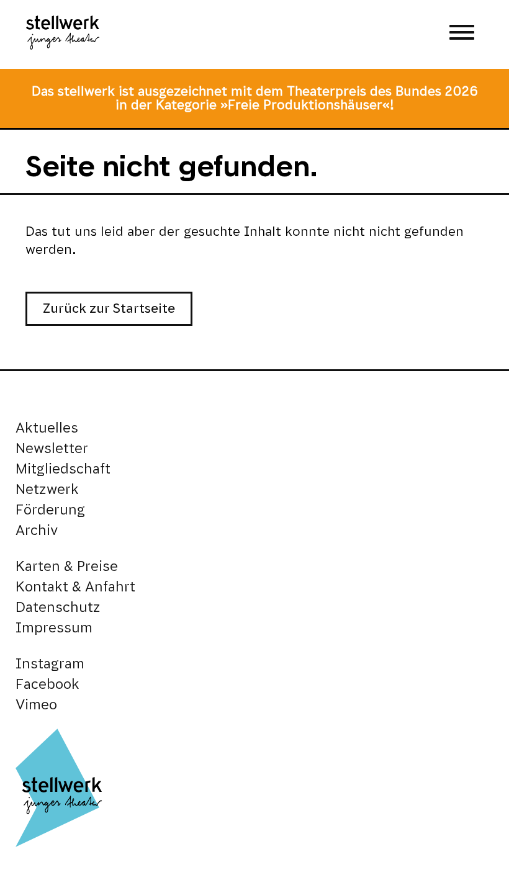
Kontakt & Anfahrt (75, 587)
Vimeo (36, 704)
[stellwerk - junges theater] (62, 34)
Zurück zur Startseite (109, 308)
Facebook (47, 684)
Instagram (50, 663)
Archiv (37, 530)
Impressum (54, 627)
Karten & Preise (67, 566)
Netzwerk (47, 489)
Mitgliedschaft (63, 469)
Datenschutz (58, 607)
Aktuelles (47, 428)
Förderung (50, 510)
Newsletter (52, 448)
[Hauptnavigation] (462, 34)
